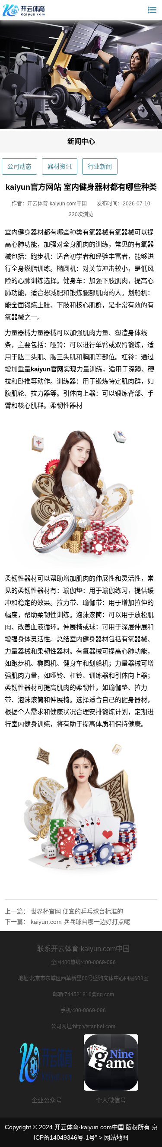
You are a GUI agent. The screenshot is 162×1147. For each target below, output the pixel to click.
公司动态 (19, 166)
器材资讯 (60, 166)
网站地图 (116, 1137)
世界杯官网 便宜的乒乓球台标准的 (77, 911)
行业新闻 (100, 166)
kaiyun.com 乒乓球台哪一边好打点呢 (80, 921)
